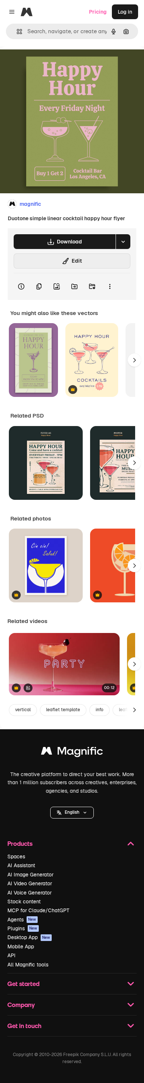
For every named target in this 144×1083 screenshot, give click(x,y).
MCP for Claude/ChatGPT (38, 910)
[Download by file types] (123, 241)
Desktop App (28, 937)
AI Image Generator (30, 874)
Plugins (22, 928)
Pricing (98, 11)
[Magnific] (72, 752)
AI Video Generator (29, 883)
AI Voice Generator (29, 892)
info (99, 710)
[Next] (134, 360)
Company (21, 1004)
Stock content (24, 901)
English (72, 812)
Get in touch (24, 1026)
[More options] (109, 286)
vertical (23, 710)
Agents (21, 919)
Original (47, 63)
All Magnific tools (27, 964)
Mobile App (20, 946)
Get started (23, 983)
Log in (125, 11)
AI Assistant (21, 865)
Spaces (16, 856)
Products (19, 843)
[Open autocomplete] (16, 31)
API (11, 955)
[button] (72, 813)
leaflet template (63, 710)
